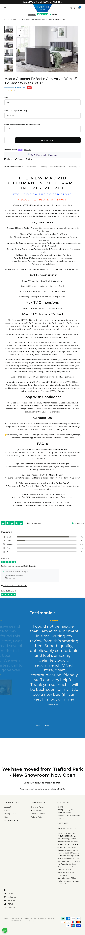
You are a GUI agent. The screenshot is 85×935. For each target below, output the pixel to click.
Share (9, 159)
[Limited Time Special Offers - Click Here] (42, 2)
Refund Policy (36, 817)
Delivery (43, 166)
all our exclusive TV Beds (63, 427)
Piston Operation (57, 166)
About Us (8, 807)
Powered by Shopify (27, 921)
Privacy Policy (36, 810)
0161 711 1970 (62, 823)
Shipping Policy (37, 807)
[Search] (71, 8)
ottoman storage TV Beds (53, 403)
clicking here (61, 430)
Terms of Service (38, 814)
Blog (6, 817)
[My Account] (74, 8)
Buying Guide (10, 814)
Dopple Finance (11, 820)
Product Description (13, 166)
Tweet (20, 159)
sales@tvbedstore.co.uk (67, 828)
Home (6, 19)
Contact (7, 810)
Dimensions (31, 166)
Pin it (30, 159)
